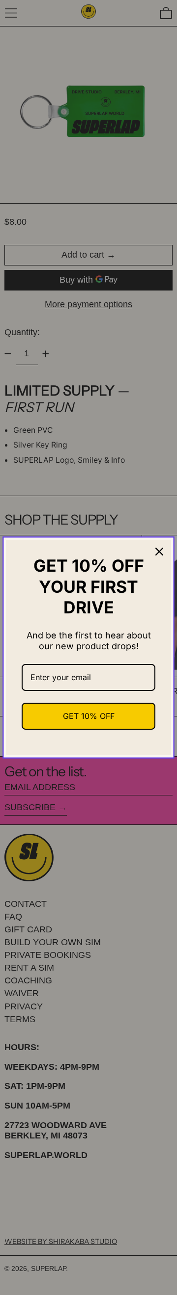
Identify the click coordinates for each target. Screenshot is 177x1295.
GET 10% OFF (89, 716)
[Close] (159, 551)
